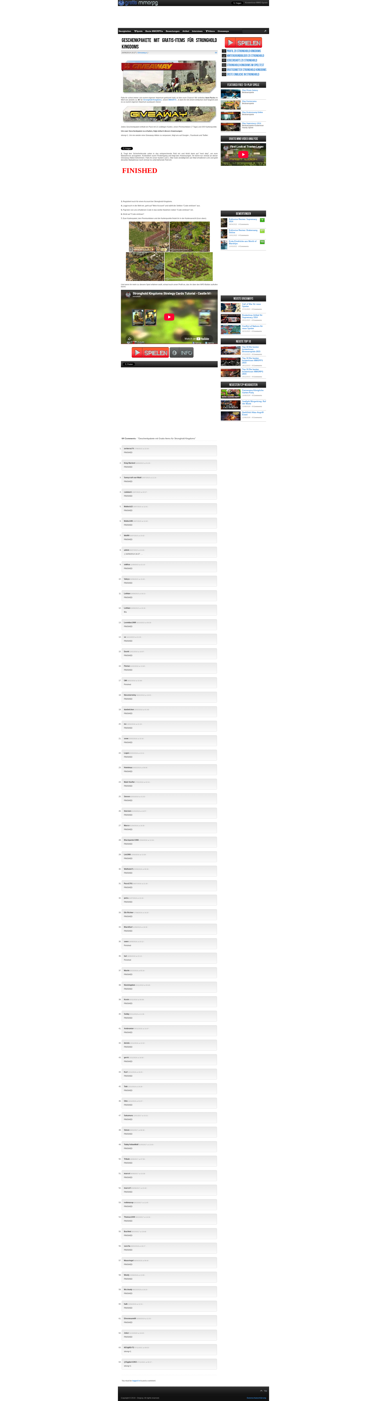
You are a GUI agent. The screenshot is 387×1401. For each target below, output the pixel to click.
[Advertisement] (169, 398)
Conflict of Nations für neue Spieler (252, 327)
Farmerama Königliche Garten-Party (252, 391)
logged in (136, 1381)
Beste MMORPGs (154, 31)
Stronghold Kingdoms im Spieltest (245, 65)
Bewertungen (173, 31)
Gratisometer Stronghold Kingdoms (246, 70)
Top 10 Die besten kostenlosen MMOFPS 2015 (252, 360)
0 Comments (244, 224)
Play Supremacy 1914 (251, 123)
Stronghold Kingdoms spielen (243, 42)
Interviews (197, 31)
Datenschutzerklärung (256, 1398)
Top (265, 1391)
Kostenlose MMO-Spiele (256, 3)
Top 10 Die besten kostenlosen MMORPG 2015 (252, 371)
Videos (211, 31)
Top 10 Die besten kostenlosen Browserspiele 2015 (251, 349)
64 (216, 53)
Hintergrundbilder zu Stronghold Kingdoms (245, 56)
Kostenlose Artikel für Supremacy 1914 (252, 316)
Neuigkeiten (125, 31)
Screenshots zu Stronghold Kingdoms (242, 60)
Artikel (185, 31)
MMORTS (172, 100)
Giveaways (223, 31)
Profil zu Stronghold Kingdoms (244, 51)
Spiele (139, 31)
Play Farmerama (249, 101)
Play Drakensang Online (252, 112)
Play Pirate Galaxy (250, 90)
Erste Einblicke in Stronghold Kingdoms (243, 74)
